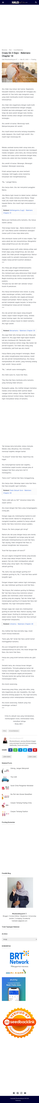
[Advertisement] (19, 25)
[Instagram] (21, 1093)
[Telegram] (20, 750)
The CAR (14, 777)
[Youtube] (25, 1093)
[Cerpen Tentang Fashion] (5, 813)
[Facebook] (10, 750)
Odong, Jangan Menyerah (20, 768)
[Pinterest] (35, 750)
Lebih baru (7, 756)
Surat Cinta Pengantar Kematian (22, 786)
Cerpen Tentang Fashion (19, 811)
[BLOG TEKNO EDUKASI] (20, 2)
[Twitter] (15, 750)
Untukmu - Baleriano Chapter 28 (21, 624)
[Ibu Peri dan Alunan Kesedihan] (5, 796)
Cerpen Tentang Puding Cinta (21, 803)
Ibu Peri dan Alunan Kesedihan (21, 794)
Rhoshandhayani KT (16, 738)
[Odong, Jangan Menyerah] (5, 770)
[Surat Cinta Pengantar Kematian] (5, 788)
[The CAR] (5, 779)
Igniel (22, 1100)
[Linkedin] (30, 750)
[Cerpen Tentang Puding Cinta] (5, 805)
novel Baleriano (14, 731)
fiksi (5, 731)
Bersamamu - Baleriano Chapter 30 (22, 330)
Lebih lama (32, 756)
